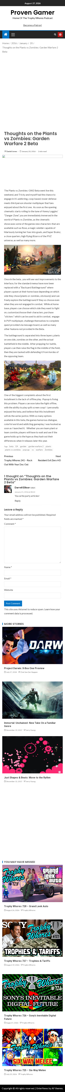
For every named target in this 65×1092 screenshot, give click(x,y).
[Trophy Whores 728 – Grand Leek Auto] (32, 883)
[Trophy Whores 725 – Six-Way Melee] (32, 1047)
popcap (26, 450)
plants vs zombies (13, 450)
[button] (13, 34)
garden (23, 446)
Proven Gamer (33, 12)
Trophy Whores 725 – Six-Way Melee (25, 1070)
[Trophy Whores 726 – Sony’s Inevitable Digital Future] (32, 992)
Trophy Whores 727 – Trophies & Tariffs (27, 960)
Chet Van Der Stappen (29, 672)
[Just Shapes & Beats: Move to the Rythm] (32, 754)
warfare (39, 450)
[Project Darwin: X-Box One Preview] (32, 645)
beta (11, 446)
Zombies (48, 450)
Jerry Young (30, 730)
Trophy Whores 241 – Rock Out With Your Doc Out (18, 460)
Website (8, 589)
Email (7, 578)
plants (48, 446)
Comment (10, 523)
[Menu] (13, 34)
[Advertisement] (32, 89)
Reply (18, 500)
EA (17, 446)
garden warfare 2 (36, 446)
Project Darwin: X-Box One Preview (24, 668)
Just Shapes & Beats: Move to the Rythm (27, 777)
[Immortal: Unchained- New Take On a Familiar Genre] (32, 700)
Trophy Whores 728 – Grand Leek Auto (26, 906)
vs (33, 450)
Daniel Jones (11, 151)
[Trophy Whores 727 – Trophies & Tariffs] (32, 938)
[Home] (5, 34)
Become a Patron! (32, 25)
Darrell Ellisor (22, 487)
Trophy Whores (29, 910)
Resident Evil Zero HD (49, 458)
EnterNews (42, 1088)
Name (8, 567)
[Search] (55, 34)
